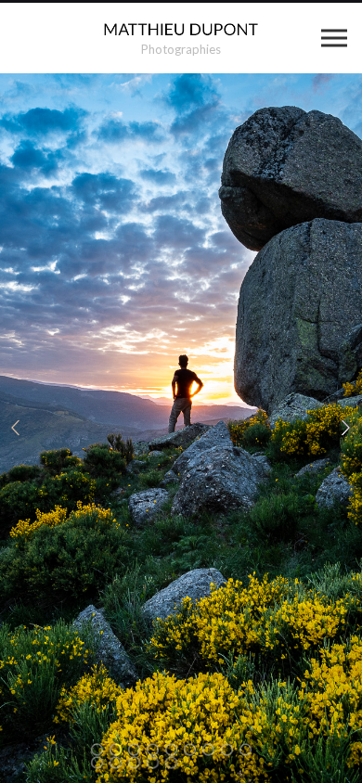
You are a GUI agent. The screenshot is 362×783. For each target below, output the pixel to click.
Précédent (16, 428)
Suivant (346, 428)
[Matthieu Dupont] (181, 29)
